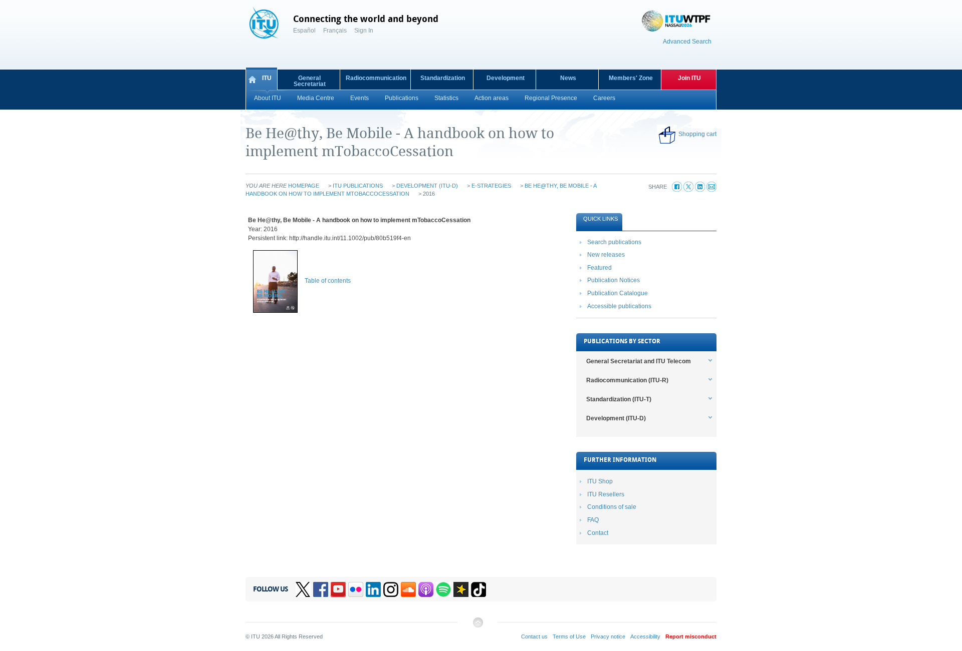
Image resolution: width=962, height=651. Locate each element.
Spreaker (460, 589)
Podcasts (425, 589)
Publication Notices (613, 280)
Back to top (477, 626)
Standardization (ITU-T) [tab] (618, 399)
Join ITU (689, 78)
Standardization (442, 78)
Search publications (614, 242)
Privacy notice (608, 636)
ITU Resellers (605, 494)
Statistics (446, 98)
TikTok (478, 589)
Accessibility (645, 636)
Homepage (303, 186)
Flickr (355, 589)
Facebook (320, 589)
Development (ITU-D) (427, 186)
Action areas (491, 98)
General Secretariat (310, 81)
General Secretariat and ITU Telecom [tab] (638, 361)
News (568, 78)
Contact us (534, 636)
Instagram (390, 589)
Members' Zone (631, 78)
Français (335, 30)
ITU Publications (358, 186)
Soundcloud (408, 589)
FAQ (593, 519)
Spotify (443, 589)
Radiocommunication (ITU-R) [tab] (627, 380)
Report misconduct (690, 636)
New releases (606, 254)
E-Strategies (491, 186)
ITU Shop (600, 481)
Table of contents (328, 280)
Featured (599, 267)
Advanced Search (687, 41)
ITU (267, 78)
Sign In (363, 30)
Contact (597, 532)
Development (506, 78)
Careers (604, 98)
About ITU (267, 98)
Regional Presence (551, 98)
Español (304, 30)
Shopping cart (697, 134)
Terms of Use (569, 636)
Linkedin (373, 589)
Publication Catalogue (617, 293)
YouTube (338, 589)
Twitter (303, 589)
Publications (401, 98)
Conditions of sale (611, 506)
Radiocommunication (376, 78)
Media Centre (315, 98)
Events (359, 98)
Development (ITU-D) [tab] (616, 418)
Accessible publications (619, 306)
